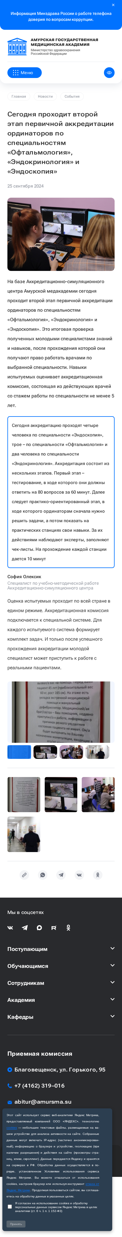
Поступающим (27, 949)
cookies (12, 1127)
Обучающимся (27, 966)
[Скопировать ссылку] (24, 875)
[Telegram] (61, 875)
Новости (45, 96)
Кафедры (20, 1017)
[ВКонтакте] (79, 875)
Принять (16, 1224)
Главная (19, 96)
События (72, 96)
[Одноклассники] (97, 875)
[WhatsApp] (42, 875)
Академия (21, 1000)
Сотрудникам (25, 983)
